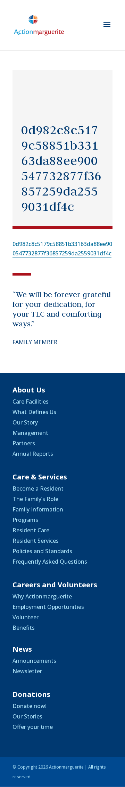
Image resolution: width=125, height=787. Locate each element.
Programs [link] (25, 520)
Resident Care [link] (30, 530)
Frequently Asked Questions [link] (49, 561)
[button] (106, 29)
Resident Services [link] (35, 540)
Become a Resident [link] (38, 488)
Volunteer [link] (25, 617)
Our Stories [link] (27, 716)
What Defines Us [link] (34, 412)
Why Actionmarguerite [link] (42, 596)
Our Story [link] (25, 422)
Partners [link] (23, 443)
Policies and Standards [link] (42, 551)
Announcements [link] (34, 661)
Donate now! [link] (29, 706)
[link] (39, 25)
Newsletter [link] (27, 671)
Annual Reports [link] (32, 454)
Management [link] (30, 433)
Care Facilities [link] (30, 401)
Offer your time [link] (32, 727)
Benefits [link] (23, 627)
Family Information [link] (37, 509)
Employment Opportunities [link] (48, 607)
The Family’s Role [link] (35, 499)
